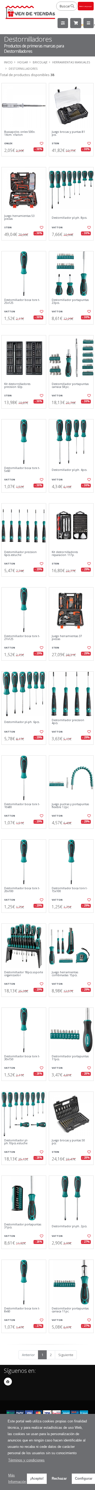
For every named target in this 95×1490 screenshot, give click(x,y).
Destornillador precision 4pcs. (68, 722)
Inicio (8, 62)
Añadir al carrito (25, 161)
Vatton (57, 227)
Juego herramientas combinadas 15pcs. (65, 974)
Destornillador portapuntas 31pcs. (22, 1226)
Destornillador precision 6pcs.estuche (20, 554)
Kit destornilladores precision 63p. (17, 386)
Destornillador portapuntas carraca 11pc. (70, 1310)
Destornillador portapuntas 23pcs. (70, 302)
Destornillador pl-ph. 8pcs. (69, 217)
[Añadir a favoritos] (41, 143)
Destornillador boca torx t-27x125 (22, 638)
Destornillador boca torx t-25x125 (22, 302)
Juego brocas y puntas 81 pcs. (68, 133)
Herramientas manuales (71, 62)
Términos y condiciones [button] (26, 1460)
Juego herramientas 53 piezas (19, 217)
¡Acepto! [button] (37, 1478)
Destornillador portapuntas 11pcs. (70, 1058)
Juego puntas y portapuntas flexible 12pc (70, 806)
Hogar (22, 62)
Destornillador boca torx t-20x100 (22, 890)
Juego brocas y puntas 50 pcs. (68, 1142)
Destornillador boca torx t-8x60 (22, 1310)
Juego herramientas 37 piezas (67, 638)
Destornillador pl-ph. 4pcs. (69, 469)
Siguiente (65, 1354)
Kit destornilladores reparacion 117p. (65, 554)
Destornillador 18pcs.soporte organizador (23, 974)
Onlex (8, 143)
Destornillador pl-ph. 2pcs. (69, 1226)
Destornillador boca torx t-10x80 (22, 806)
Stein (55, 143)
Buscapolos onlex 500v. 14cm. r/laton (19, 133)
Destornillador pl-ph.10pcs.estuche (16, 1142)
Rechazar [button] (59, 1478)
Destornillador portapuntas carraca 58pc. (70, 386)
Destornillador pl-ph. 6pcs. (22, 722)
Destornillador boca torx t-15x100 (69, 890)
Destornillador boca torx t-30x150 (22, 1058)
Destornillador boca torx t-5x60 (22, 470)
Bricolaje (40, 62)
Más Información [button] (17, 1478)
